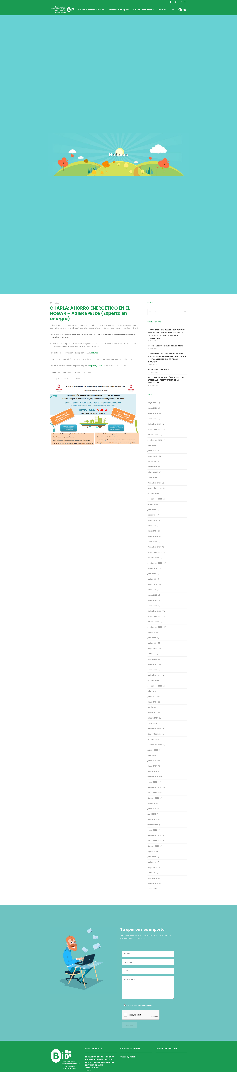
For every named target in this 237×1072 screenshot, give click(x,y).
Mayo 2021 (152, 702)
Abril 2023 (152, 589)
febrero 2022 (153, 664)
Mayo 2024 (152, 520)
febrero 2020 (153, 776)
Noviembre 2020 (154, 734)
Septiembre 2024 (155, 499)
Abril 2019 (152, 814)
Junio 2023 (152, 579)
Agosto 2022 (153, 632)
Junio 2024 (152, 515)
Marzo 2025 (152, 467)
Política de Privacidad (143, 1005)
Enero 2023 (152, 606)
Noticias (162, 9)
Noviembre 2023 (154, 552)
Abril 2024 (152, 525)
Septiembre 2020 (155, 744)
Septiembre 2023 (155, 563)
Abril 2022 (152, 654)
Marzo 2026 (152, 408)
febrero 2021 (153, 718)
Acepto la (139, 1005)
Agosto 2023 (153, 568)
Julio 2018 (152, 857)
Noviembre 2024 (154, 488)
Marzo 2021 (152, 712)
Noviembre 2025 (154, 429)
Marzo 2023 (152, 595)
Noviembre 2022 (154, 616)
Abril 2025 (152, 461)
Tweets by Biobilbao (129, 1057)
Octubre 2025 (153, 435)
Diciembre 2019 (154, 787)
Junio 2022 (152, 643)
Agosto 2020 (153, 750)
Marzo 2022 (152, 659)
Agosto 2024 (153, 504)
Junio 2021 (152, 696)
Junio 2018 (152, 862)
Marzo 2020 (152, 771)
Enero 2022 (152, 670)
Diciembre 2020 (154, 728)
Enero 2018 (152, 889)
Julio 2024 (152, 509)
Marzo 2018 (152, 878)
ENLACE (94, 353)
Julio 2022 (152, 638)
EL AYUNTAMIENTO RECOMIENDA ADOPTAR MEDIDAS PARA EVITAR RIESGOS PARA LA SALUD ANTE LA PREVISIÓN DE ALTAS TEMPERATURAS (99, 1062)
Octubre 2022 (153, 622)
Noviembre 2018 (154, 841)
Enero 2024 (152, 541)
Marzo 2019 (152, 819)
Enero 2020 (152, 782)
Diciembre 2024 (154, 483)
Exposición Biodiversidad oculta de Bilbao (165, 346)
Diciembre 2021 (154, 675)
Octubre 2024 (153, 493)
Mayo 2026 (152, 402)
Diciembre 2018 (154, 835)
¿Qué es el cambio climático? (92, 9)
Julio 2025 (152, 445)
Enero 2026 (152, 418)
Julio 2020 (152, 755)
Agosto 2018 (153, 851)
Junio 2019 (152, 808)
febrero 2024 (153, 536)
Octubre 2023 (153, 557)
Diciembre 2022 (154, 611)
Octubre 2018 (153, 846)
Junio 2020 (152, 760)
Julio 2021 (152, 691)
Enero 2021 (152, 723)
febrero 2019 (153, 825)
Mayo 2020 (152, 766)
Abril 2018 (152, 873)
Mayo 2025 (152, 456)
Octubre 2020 (153, 739)
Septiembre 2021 (155, 686)
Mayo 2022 (152, 648)
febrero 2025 (153, 472)
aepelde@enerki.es (97, 366)
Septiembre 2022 (155, 627)
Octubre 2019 (153, 798)
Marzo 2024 (152, 531)
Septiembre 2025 (155, 440)
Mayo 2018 (152, 867)
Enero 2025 (152, 477)
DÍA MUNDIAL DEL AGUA (158, 369)
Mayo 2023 (152, 584)
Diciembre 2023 (154, 547)
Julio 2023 (152, 573)
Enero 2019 (152, 830)
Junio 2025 (152, 451)
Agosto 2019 (153, 803)
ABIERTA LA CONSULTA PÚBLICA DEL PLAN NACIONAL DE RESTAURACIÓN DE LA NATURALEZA (166, 380)
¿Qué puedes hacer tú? (143, 9)
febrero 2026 (153, 413)
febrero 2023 (153, 600)
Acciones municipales (119, 9)
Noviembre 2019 (154, 792)
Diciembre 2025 (154, 424)
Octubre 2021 (153, 680)
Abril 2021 (152, 707)
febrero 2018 (153, 883)
